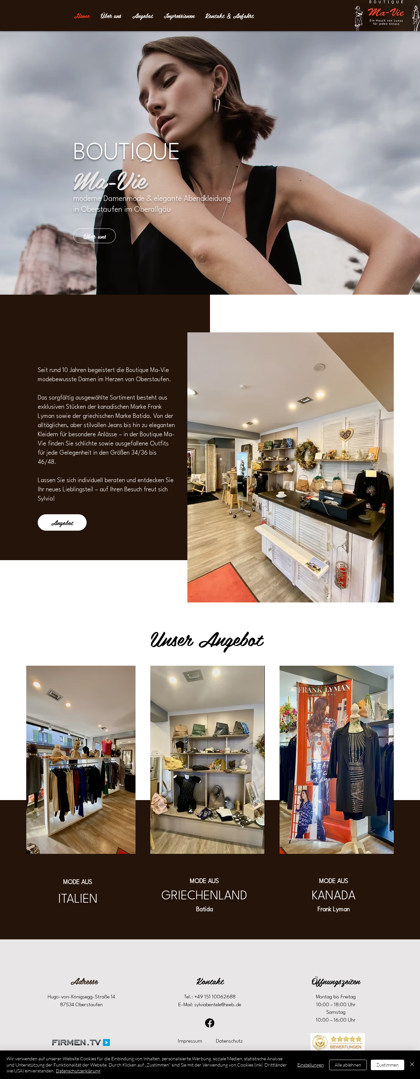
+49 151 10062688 (215, 997)
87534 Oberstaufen (81, 1005)
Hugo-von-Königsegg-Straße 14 (81, 997)
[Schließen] (412, 1065)
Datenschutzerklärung (78, 1070)
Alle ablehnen (348, 1065)
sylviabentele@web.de (217, 1005)
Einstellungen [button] (310, 1065)
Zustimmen (387, 1065)
